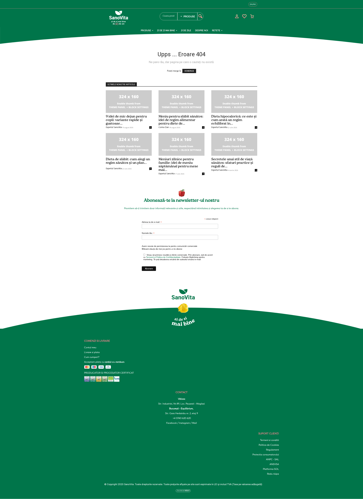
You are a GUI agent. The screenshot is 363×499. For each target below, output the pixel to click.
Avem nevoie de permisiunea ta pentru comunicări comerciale (169, 246)
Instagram (184, 423)
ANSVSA (274, 464)
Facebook (171, 423)
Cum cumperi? (91, 357)
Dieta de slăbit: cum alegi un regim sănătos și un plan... (128, 161)
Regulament (272, 449)
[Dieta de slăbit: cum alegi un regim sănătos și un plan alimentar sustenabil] (129, 144)
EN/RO (253, 4)
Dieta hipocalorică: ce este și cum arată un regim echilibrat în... (234, 120)
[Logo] (131, 18)
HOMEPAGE (189, 71)
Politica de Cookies (269, 444)
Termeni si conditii (269, 440)
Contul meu (90, 347)
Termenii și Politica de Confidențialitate (163, 257)
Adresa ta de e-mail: (152, 222)
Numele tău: (148, 233)
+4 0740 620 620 (181, 418)
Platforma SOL (271, 469)
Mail (194, 423)
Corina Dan (164, 127)
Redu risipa (273, 473)
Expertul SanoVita (114, 127)
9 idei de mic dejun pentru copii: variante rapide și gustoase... (126, 120)
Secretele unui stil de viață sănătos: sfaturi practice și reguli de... (232, 163)
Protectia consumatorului (265, 454)
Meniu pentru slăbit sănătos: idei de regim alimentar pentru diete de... (181, 120)
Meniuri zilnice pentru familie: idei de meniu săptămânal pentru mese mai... (178, 165)
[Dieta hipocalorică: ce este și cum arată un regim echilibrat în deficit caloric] (234, 101)
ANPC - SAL (272, 459)
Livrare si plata (92, 352)
